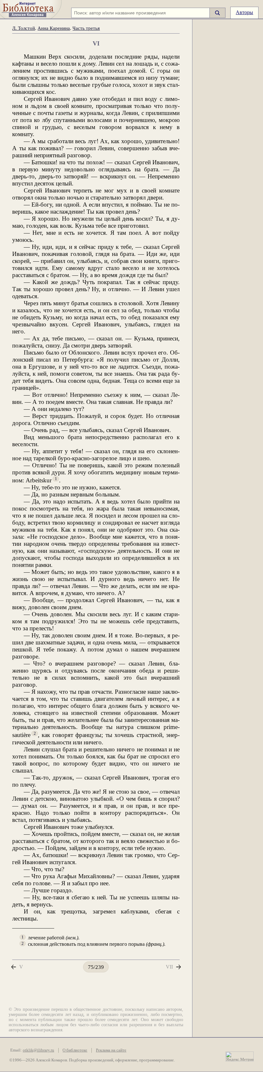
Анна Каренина (54, 28)
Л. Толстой (23, 28)
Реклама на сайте (111, 1050)
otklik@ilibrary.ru (38, 1050)
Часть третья (86, 28)
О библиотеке (75, 1050)
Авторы (244, 12)
